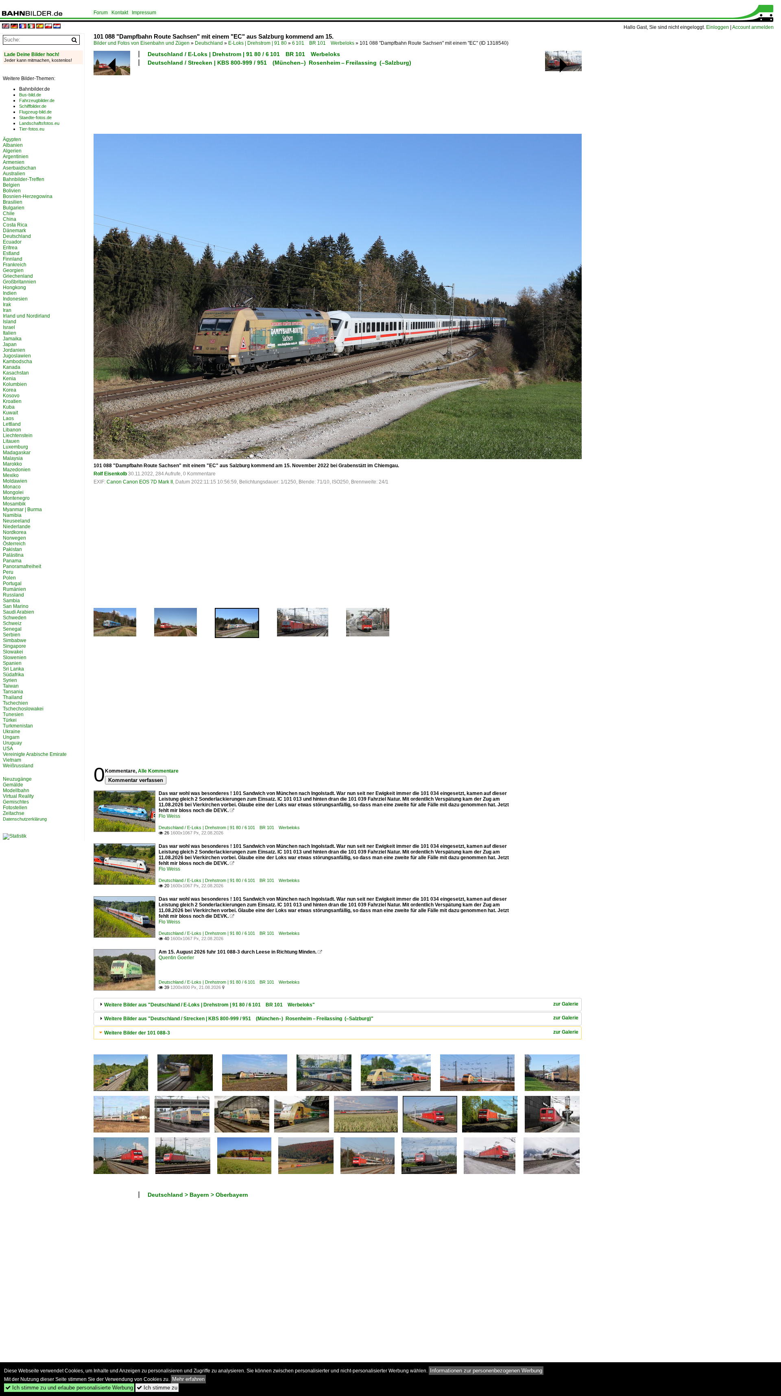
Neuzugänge (17, 779)
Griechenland (18, 276)
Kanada (11, 367)
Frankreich (14, 265)
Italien (9, 333)
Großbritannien (19, 282)
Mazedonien (17, 470)
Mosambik (14, 504)
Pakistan (12, 549)
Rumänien (14, 589)
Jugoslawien (17, 356)
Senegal (12, 629)
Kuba (9, 407)
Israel (9, 327)
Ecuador (12, 242)
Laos (8, 418)
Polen (9, 578)
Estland (11, 253)
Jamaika (12, 339)
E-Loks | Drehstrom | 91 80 (257, 43)
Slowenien (14, 657)
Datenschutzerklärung (25, 819)
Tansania (13, 692)
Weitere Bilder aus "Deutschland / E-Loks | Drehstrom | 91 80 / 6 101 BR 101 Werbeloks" (209, 1005)
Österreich (14, 544)
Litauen (11, 441)
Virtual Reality (18, 796)
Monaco (12, 487)
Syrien (10, 680)
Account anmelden (753, 27)
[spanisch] (40, 27)
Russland (13, 595)
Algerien (12, 151)
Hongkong (14, 287)
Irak (7, 304)
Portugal (12, 583)
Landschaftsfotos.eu (39, 123)
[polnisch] (48, 27)
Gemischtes (16, 802)
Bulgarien (13, 208)
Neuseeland (16, 521)
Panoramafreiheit (22, 566)
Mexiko (11, 475)
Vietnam (12, 760)
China (9, 219)
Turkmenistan (18, 726)
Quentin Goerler (176, 957)
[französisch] (22, 27)
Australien (14, 173)
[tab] (338, 1004)
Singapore (14, 646)
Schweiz (12, 623)
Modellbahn (16, 790)
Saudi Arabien (18, 612)
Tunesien (13, 714)
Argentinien (15, 156)
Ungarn (11, 737)
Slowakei (13, 652)
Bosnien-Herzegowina (27, 196)
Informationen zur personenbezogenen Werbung (486, 1371)
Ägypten (12, 139)
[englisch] (5, 27)
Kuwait (10, 413)
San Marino (15, 606)
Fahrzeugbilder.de (37, 100)
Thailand (12, 697)
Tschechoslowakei (23, 709)
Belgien (11, 185)
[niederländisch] (57, 27)
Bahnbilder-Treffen (23, 179)
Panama (12, 561)
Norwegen (14, 538)
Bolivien (12, 191)
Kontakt (119, 12)
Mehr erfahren (188, 1379)
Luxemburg (15, 447)
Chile (9, 213)
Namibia (12, 515)
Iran (7, 310)
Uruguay (12, 743)
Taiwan (11, 686)
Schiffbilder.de (32, 106)
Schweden (14, 618)
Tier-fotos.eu (31, 128)
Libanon (12, 430)
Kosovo (11, 396)
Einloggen (717, 27)
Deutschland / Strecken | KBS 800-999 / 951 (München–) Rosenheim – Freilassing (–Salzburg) (279, 62)
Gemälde (13, 785)
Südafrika (13, 674)
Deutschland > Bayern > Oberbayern (198, 1194)
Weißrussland (18, 766)
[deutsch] (14, 27)
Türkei (10, 720)
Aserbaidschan (19, 168)
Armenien (13, 162)
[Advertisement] (302, 99)
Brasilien (12, 202)
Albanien (13, 145)
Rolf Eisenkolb (110, 474)
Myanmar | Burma (22, 509)
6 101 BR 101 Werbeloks (323, 43)
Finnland (12, 259)
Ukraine (11, 731)
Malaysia (13, 458)
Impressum (144, 12)
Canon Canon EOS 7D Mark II (140, 482)
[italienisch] (31, 27)
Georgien (13, 270)
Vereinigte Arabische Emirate (35, 754)
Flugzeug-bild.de (35, 111)
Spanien (12, 663)
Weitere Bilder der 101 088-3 (137, 1033)
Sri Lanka (13, 669)
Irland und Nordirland (26, 316)
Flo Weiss (169, 816)
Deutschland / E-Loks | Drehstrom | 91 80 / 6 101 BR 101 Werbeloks (244, 54)
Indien (10, 293)
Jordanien (14, 350)
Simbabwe (14, 640)
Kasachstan (16, 373)
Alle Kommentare (158, 771)
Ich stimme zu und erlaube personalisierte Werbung (69, 1388)
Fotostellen (15, 807)
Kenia (9, 378)
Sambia (11, 600)
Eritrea (10, 247)
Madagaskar (17, 452)
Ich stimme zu (157, 1388)
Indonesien (15, 299)
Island (9, 321)
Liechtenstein (18, 435)
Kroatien (12, 401)
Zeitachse (13, 813)
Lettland (12, 424)
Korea (9, 390)
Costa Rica (15, 225)
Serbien (11, 635)
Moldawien (15, 481)
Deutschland (209, 43)
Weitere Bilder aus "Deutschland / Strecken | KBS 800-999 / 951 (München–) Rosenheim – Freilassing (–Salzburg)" (238, 1018)
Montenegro (16, 498)
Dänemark (14, 230)
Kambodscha (17, 361)
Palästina (13, 555)
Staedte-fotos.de (35, 117)
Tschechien (15, 703)
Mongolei (13, 492)
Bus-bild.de (30, 94)
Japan (10, 344)
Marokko (12, 464)
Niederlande (17, 526)
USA (8, 748)
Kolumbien (15, 384)
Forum (101, 12)
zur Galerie (565, 1004)
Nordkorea (14, 532)
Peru (8, 572)
